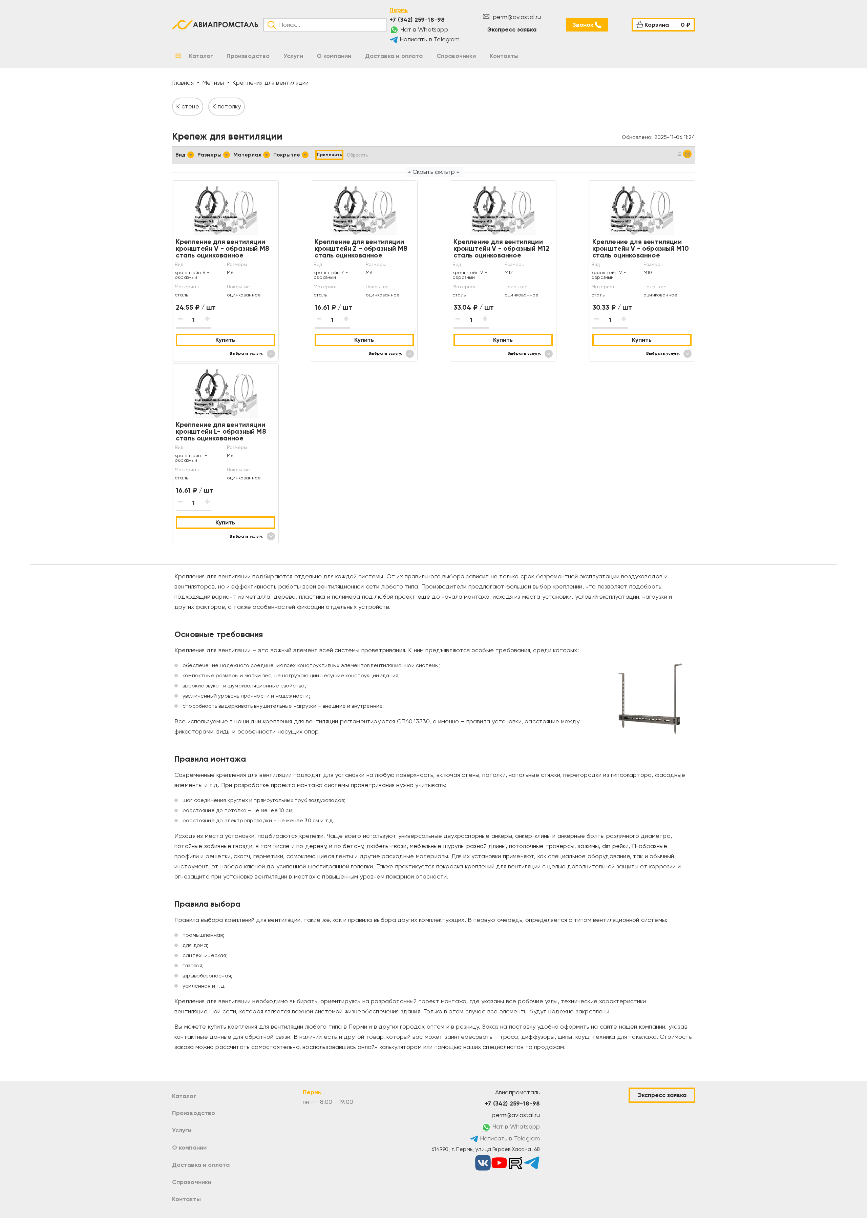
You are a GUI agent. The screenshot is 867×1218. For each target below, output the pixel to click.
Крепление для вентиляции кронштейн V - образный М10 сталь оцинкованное (640, 248)
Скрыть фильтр (434, 171)
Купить (225, 340)
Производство (193, 1113)
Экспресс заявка (511, 29)
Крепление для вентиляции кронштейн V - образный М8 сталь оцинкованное (223, 248)
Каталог (184, 1096)
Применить (329, 155)
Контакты (186, 1199)
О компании (189, 1147)
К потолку (226, 106)
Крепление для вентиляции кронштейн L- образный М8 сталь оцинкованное (221, 431)
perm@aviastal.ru (516, 16)
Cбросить (357, 155)
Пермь (398, 10)
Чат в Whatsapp (423, 29)
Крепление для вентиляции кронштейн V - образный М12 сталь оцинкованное (501, 248)
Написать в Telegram (429, 39)
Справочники (192, 1182)
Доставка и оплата (201, 1165)
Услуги (182, 1130)
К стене (187, 106)
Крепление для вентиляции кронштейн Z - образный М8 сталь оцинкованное (361, 248)
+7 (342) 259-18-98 (417, 19)
